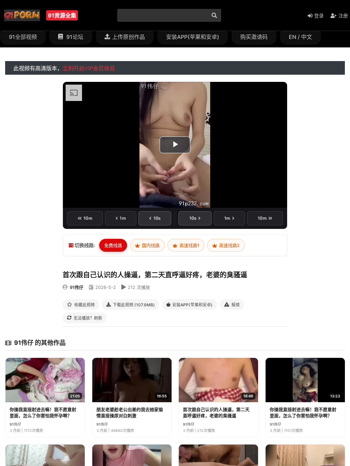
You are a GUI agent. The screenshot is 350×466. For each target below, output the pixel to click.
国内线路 (150, 245)
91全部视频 (23, 36)
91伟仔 (76, 287)
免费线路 (113, 245)
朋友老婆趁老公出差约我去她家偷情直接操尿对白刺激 (129, 412)
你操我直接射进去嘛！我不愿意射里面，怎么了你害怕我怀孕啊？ (43, 412)
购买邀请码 (254, 36)
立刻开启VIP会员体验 (89, 68)
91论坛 (74, 36)
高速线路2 (229, 245)
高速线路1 (188, 245)
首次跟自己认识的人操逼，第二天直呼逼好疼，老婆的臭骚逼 (216, 412)
